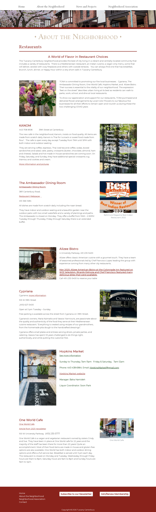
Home (21, 6)
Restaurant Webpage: (29, 196)
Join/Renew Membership (115, 494)
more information (37, 295)
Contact (23, 502)
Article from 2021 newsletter (32, 429)
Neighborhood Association (123, 6)
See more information (70, 355)
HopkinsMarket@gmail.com (104, 367)
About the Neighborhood (50, 6)
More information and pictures (34, 164)
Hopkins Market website (72, 373)
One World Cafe (26, 424)
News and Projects (86, 6)
